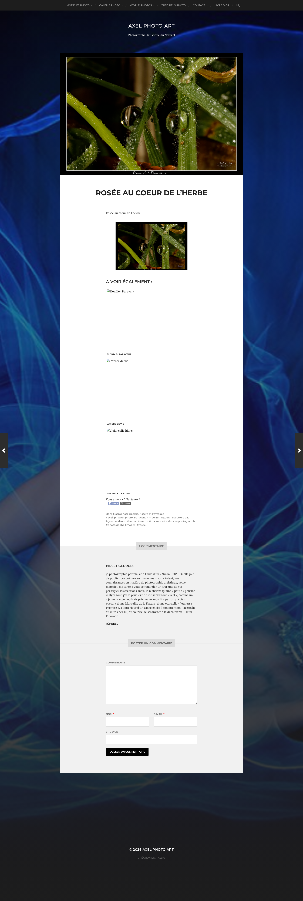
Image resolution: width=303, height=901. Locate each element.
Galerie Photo (109, 5)
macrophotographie (183, 521)
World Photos (141, 5)
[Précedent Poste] (4, 450)
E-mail (159, 714)
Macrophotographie (125, 513)
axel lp (112, 517)
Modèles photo (78, 5)
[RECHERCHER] (238, 5)
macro (143, 521)
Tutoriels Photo (173, 5)
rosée (142, 525)
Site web (112, 731)
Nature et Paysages (152, 513)
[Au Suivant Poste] (299, 450)
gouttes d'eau (116, 521)
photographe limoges (121, 525)
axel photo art (128, 517)
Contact (199, 5)
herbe (132, 521)
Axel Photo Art (151, 26)
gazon (166, 517)
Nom (110, 714)
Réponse (112, 623)
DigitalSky (158, 857)
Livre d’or (222, 5)
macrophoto (159, 521)
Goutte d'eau (181, 517)
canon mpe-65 (149, 517)
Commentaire (115, 662)
